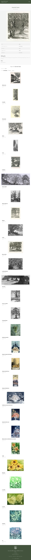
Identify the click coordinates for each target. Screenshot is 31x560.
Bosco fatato (4, 254)
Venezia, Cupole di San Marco (7, 354)
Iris (2, 540)
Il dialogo (3, 169)
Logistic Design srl (17, 558)
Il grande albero (4, 320)
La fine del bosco (5, 271)
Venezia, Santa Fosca (5, 371)
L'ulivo (3, 237)
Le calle (3, 506)
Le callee (3, 489)
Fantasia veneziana (5, 337)
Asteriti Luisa (15, 7)
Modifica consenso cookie (19, 556)
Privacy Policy (10, 556)
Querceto (3, 286)
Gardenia (3, 523)
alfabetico (9, 70)
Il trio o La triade (5, 303)
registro (13, 70)
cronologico (5, 70)
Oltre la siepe (4, 186)
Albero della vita (5, 203)
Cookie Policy (14, 556)
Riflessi (3, 220)
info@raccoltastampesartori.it (15, 554)
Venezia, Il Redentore (5, 388)
